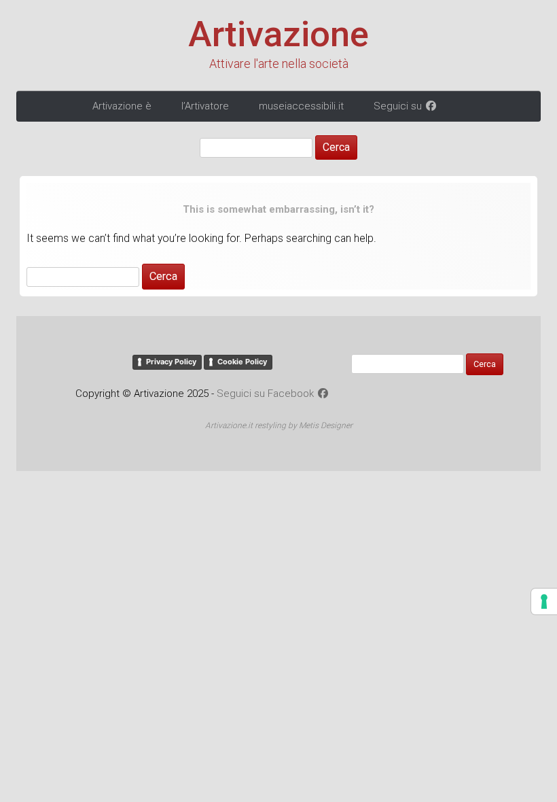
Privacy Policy (171, 361)
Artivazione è (121, 106)
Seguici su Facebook (267, 393)
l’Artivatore (205, 106)
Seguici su (399, 106)
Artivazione (278, 34)
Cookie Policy (242, 361)
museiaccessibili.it (301, 106)
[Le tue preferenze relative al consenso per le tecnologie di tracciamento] (544, 601)
